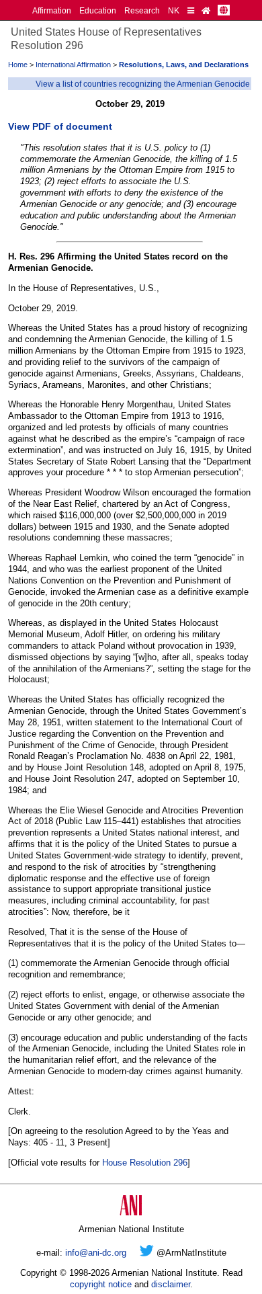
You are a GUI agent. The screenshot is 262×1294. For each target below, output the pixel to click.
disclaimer (170, 1284)
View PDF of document (60, 126)
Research (142, 10)
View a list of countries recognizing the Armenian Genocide (143, 83)
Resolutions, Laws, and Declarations (184, 64)
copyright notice (101, 1284)
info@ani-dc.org (95, 1253)
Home (18, 64)
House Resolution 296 (144, 1163)
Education (97, 10)
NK (173, 10)
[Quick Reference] (190, 10)
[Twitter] (147, 1253)
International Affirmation (73, 64)
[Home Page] (206, 10)
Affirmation (51, 10)
